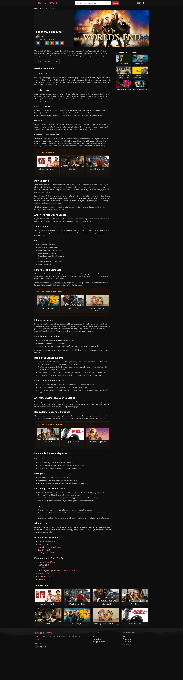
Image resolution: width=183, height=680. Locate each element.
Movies (42, 8)
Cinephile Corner (99, 642)
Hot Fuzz (83, 465)
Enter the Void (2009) (123, 89)
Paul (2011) (42, 568)
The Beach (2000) (123, 64)
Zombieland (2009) (44, 576)
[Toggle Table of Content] (54, 61)
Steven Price (60, 283)
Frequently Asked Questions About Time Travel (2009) (56, 571)
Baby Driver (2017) (44, 550)
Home (36, 8)
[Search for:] (93, 3)
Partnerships (127, 639)
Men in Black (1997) (44, 579)
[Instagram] (37, 646)
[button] (38, 43)
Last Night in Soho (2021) (46, 553)
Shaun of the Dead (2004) (46, 541)
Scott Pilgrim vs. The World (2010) (49, 547)
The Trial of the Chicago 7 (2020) (123, 77)
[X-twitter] (45, 646)
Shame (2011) (140, 64)
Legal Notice (127, 642)
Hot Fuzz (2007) (43, 544)
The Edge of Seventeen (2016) (140, 77)
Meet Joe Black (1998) (140, 89)
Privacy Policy (127, 644)
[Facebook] (41, 646)
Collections (97, 639)
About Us (126, 636)
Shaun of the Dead (71, 465)
